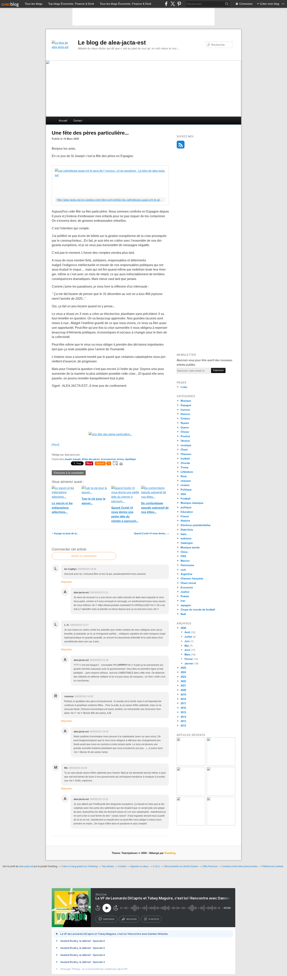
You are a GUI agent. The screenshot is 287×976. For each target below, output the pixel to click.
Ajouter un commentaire (84, 556)
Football (186, 498)
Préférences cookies (272, 866)
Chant (184, 449)
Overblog (170, 853)
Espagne (186, 405)
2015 (183, 712)
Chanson (186, 454)
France (185, 516)
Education (187, 512)
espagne (186, 605)
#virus (120, 459)
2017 (183, 703)
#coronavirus (108, 459)
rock (183, 569)
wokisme (186, 538)
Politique (186, 489)
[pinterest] (179, 4)
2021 (183, 685)
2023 (183, 676)
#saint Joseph (73, 459)
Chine (184, 552)
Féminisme (187, 565)
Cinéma (185, 418)
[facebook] (166, 4)
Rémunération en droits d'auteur (181, 866)
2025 (183, 667)
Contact (77, 120)
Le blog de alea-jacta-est (112, 42)
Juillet (188, 636)
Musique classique (192, 503)
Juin (187, 641)
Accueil (63, 120)
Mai (186, 645)
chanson (186, 481)
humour (185, 409)
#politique (130, 459)
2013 (183, 721)
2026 (183, 628)
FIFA (183, 556)
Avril (187, 650)
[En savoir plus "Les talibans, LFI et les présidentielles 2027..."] (191, 824)
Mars (187, 654)
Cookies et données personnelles (240, 866)
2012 (183, 725)
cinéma (185, 485)
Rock (184, 476)
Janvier (188, 663)
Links (184, 387)
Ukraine (185, 440)
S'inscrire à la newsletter (69, 472)
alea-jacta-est (26, 866)
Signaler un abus (139, 866)
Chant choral (188, 583)
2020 (183, 690)
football (185, 458)
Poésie (185, 596)
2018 (183, 699)
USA (183, 494)
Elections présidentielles (195, 525)
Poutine (185, 436)
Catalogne (187, 543)
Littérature (187, 472)
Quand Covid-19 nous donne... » (151, 533)
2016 (183, 708)
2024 (183, 672)
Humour (185, 414)
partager (131, 919)
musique (186, 445)
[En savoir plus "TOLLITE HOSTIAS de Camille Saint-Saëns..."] (221, 824)
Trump (184, 467)
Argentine (186, 574)
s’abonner (108, 919)
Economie (187, 587)
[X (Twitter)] (172, 4)
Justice (185, 591)
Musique (186, 400)
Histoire (185, 520)
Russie (185, 423)
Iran (183, 600)
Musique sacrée (190, 547)
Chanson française (192, 578)
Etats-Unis (187, 529)
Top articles (108, 866)
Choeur (185, 431)
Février (188, 659)
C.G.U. (156, 866)
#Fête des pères (91, 459)
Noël (183, 614)
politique (186, 507)
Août (187, 632)
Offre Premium (210, 866)
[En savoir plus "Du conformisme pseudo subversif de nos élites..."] (191, 794)
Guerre (185, 427)
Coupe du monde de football (198, 609)
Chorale (185, 463)
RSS (180, 144)
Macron (185, 560)
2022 (183, 681)
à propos (154, 919)
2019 (183, 694)
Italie (183, 534)
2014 (183, 717)
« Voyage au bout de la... (65, 533)
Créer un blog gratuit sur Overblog (80, 866)
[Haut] (55, 444)
